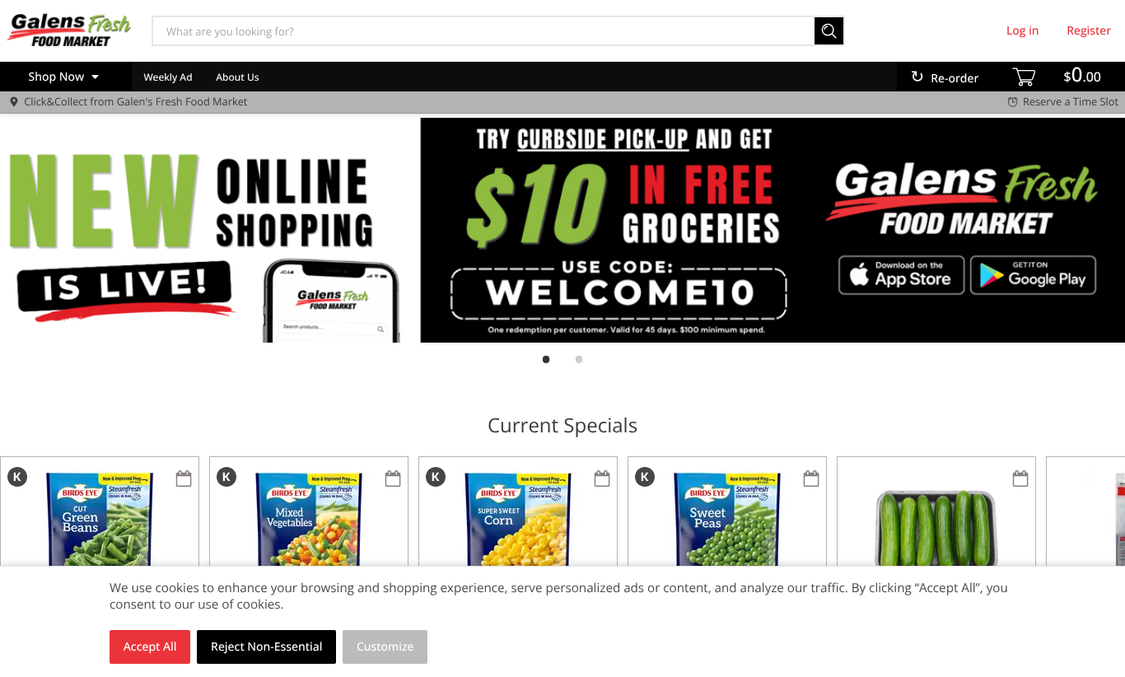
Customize (385, 647)
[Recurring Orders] (183, 480)
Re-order (954, 78)
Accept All (150, 647)
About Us (237, 77)
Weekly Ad (167, 77)
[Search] (830, 31)
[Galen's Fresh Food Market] (68, 30)
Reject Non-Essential (266, 647)
